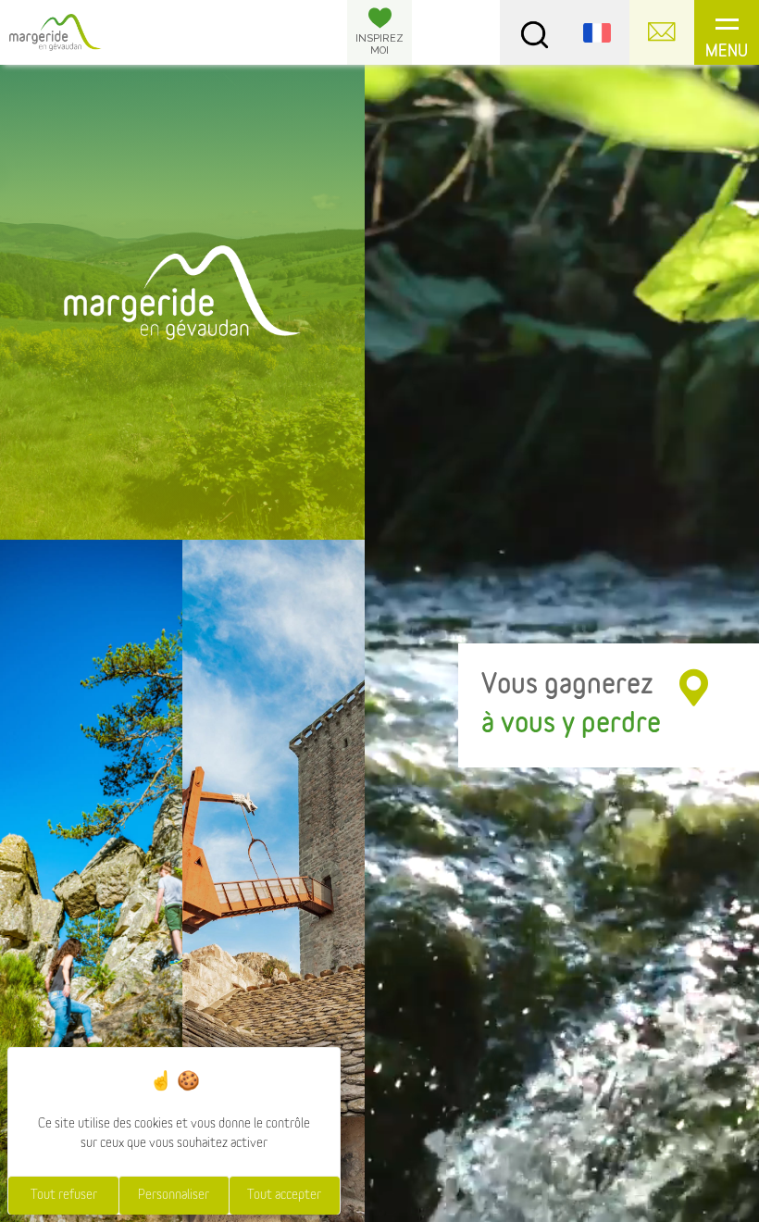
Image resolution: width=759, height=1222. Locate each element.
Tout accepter (284, 1195)
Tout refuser (64, 1195)
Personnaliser (173, 1195)
